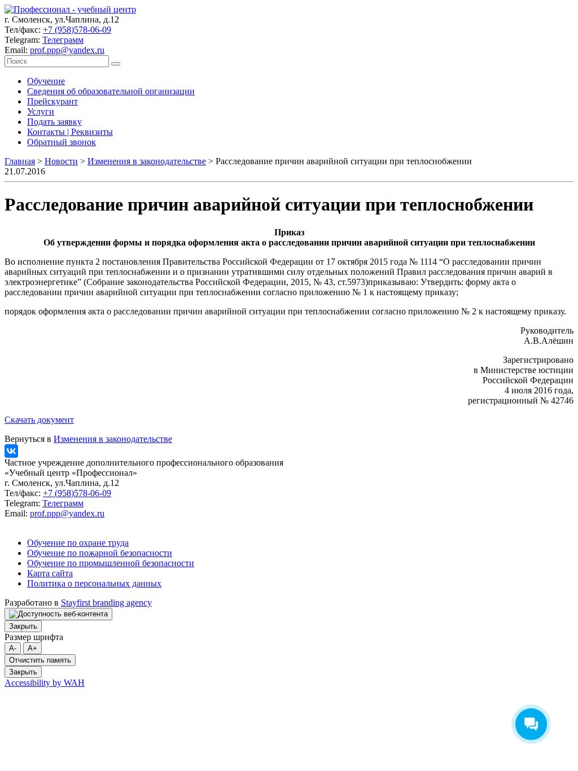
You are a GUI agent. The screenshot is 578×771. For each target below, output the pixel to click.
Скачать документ (39, 419)
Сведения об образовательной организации (111, 91)
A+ (32, 648)
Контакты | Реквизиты (70, 132)
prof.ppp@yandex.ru (67, 50)
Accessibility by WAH (45, 682)
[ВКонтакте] (11, 451)
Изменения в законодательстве (146, 161)
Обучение (46, 81)
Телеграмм (63, 40)
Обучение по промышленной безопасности (110, 563)
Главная (20, 161)
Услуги (40, 111)
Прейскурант (52, 101)
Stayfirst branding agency (106, 602)
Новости (61, 161)
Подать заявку (54, 121)
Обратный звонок (61, 142)
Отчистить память (40, 660)
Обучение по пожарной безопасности (99, 553)
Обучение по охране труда (78, 542)
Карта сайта (50, 573)
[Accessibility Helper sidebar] (58, 614)
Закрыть (23, 626)
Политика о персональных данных (94, 583)
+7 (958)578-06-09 (77, 29)
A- (12, 648)
